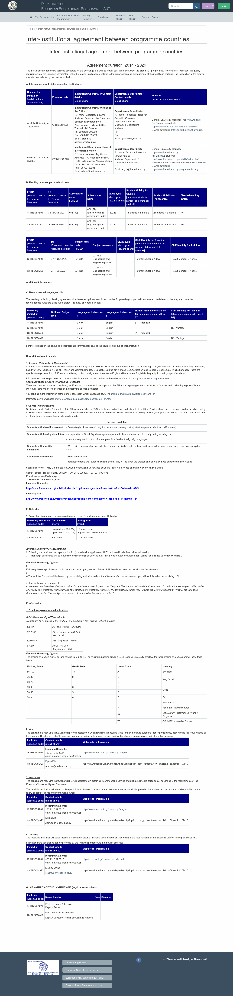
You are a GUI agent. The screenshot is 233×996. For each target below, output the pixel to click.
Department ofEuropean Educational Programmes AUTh (76, 6)
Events (145, 17)
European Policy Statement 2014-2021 (85, 977)
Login (224, 5)
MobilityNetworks (88, 17)
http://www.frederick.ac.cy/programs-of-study (175, 169)
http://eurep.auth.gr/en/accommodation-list (104, 859)
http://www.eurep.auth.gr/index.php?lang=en (174, 126)
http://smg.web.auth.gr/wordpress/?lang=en (132, 393)
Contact (156, 17)
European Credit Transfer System (82, 970)
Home (32, 28)
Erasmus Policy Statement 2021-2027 (85, 985)
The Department (43, 17)
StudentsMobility (120, 17)
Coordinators (104, 17)
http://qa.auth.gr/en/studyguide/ (187, 129)
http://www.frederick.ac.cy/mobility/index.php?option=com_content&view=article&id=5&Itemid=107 (179, 160)
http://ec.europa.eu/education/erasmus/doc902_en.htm (83, 398)
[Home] (31, 17)
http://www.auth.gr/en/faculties (154, 378)
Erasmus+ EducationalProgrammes (68, 17)
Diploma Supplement (76, 962)
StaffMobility (133, 17)
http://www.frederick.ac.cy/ (165, 152)
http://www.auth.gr (192, 119)
